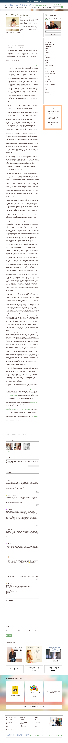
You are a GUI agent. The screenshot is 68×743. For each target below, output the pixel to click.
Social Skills (47, 90)
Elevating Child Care (21, 65)
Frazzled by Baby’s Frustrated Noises (26, 452)
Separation (47, 86)
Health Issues (47, 70)
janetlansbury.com (33, 402)
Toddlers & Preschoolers (13, 436)
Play (46, 82)
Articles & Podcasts (9, 7)
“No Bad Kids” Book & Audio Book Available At (53, 668)
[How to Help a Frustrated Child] (12, 23)
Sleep (46, 89)
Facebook (46, 19)
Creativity (47, 60)
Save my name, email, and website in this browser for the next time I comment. (21, 630)
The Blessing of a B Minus (15, 695)
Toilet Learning (48, 94)
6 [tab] (38, 703)
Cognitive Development (49, 58)
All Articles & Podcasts (9, 729)
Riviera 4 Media (59, 738)
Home (36, 719)
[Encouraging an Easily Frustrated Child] (9, 446)
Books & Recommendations (30, 7)
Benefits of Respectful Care (50, 54)
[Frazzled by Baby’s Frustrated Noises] (26, 446)
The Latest (36, 720)
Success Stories (48, 99)
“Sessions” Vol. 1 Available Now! (14, 669)
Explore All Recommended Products (34, 706)
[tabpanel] (15, 691)
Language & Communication (50, 73)
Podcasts (46, 95)
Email (7, 622)
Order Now (41, 1)
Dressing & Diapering (49, 65)
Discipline (47, 63)
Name (7, 617)
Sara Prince (45, 738)
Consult (39, 7)
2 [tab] (32, 703)
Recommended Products (39, 723)
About (44, 7)
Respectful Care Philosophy (50, 84)
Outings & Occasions (49, 79)
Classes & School (48, 57)
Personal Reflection (48, 81)
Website (7, 626)
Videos (46, 97)
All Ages (7, 436)
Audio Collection (19, 7)
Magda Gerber (48, 74)
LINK (12, 413)
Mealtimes (47, 76)
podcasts (25, 436)
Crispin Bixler (40, 738)
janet (11, 557)
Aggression (47, 52)
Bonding (46, 55)
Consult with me (37, 725)
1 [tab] (31, 703)
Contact (49, 7)
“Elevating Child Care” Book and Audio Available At (34, 668)
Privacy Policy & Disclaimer (25, 738)
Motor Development (49, 78)
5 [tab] (36, 703)
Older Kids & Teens (48, 46)
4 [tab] (35, 703)
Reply (37, 491)
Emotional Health (48, 66)
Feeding (46, 68)
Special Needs (47, 92)
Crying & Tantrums (20, 436)
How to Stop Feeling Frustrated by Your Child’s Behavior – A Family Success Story (17, 453)
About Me (36, 726)
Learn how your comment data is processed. (26, 637)
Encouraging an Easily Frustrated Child (8, 452)
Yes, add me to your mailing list (12, 632)
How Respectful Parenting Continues (51, 71)
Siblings (46, 87)
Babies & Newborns (48, 42)
